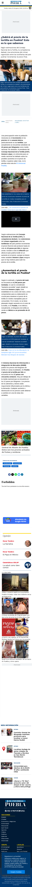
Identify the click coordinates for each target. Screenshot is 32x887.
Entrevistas (5, 823)
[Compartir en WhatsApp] (15, 474)
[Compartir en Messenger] (19, 474)
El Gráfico (4, 849)
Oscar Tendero (8, 541)
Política (3, 834)
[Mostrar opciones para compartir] (30, 8)
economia (17, 463)
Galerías (4, 836)
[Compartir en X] (12, 474)
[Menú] (2, 2)
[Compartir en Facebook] (9, 474)
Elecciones (5, 838)
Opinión (7, 535)
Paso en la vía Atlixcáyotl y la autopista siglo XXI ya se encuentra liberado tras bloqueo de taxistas (15, 352)
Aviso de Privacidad (17, 866)
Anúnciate (4, 840)
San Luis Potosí (22, 851)
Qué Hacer (4, 828)
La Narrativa (8, 544)
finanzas (6, 466)
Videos (3, 832)
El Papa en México (10, 555)
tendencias (7, 463)
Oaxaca (19, 849)
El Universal (5, 847)
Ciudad (3, 819)
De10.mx (4, 851)
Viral (3, 121)
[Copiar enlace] (22, 474)
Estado (3, 817)
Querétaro (20, 847)
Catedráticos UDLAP (11, 562)
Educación (4, 825)
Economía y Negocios (8, 821)
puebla (15, 466)
